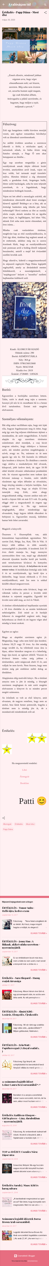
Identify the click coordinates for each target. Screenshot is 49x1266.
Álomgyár (7, 824)
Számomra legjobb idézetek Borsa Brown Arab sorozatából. (21, 1220)
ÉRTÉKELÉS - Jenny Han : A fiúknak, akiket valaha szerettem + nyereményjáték (21, 944)
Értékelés (19, 824)
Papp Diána (8, 829)
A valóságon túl (19, 4)
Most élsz (30, 824)
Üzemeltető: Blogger (26, 1256)
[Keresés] (45, 5)
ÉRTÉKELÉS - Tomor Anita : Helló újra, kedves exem (18, 909)
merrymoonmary (33, 1261)
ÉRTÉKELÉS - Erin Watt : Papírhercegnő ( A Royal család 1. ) (20, 1048)
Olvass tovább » (39, 933)
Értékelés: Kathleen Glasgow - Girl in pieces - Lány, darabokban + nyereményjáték (21, 1118)
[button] (45, 13)
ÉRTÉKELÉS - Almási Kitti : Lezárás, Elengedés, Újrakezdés (20, 1013)
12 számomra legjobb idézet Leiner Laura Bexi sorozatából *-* (21, 1083)
